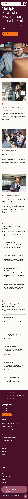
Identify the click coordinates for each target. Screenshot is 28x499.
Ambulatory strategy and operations (10, 423)
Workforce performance (7, 440)
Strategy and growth (6, 434)
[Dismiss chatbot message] (25, 489)
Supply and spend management (9, 437)
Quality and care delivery (7, 429)
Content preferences (6, 476)
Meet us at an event (6, 473)
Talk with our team (9, 34)
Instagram (4, 479)
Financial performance (7, 426)
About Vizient (5, 448)
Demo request (6, 414)
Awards (3, 454)
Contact (3, 470)
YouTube (4, 485)
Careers (3, 457)
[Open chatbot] (25, 496)
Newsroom (4, 462)
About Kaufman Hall (6, 451)
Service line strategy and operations (10, 431)
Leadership (4, 459)
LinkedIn (4, 482)
